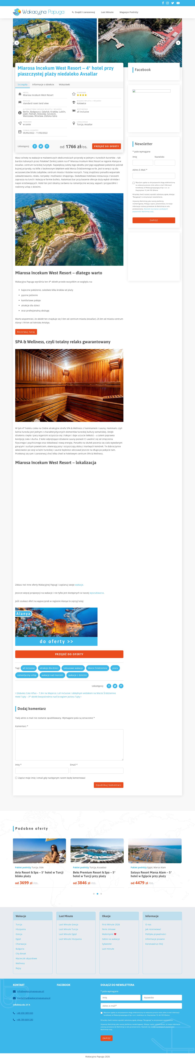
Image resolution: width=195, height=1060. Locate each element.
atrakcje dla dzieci (49, 668)
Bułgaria (20, 948)
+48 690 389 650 (25, 1013)
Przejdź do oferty (106, 146)
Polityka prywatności (155, 934)
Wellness (20, 963)
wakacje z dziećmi (77, 675)
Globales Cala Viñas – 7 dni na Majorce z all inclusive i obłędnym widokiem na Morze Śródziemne (66, 693)
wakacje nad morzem (52, 675)
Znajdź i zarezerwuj (85, 12)
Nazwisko (159, 156)
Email (74, 764)
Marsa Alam (101, 867)
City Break (21, 953)
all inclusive (29, 668)
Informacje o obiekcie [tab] (43, 84)
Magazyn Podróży (129, 12)
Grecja (19, 934)
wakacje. (79, 584)
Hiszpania (21, 929)
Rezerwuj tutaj (26, 331)
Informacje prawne (155, 939)
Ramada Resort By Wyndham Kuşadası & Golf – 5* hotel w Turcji (152, 874)
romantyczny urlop (26, 675)
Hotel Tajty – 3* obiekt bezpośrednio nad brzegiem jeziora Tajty (48, 696)
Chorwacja (21, 943)
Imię (18, 764)
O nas (148, 924)
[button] (94, 893)
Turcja (34, 867)
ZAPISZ (154, 220)
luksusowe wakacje (73, 668)
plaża (115, 668)
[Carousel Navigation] (97, 43)
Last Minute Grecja (68, 924)
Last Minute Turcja (68, 929)
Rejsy (18, 968)
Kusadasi (42, 867)
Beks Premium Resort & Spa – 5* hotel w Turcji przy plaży (35, 874)
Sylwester (107, 943)
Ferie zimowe (108, 929)
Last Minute (107, 12)
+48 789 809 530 (25, 1019)
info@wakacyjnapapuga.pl (30, 991)
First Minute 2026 (111, 924)
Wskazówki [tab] (64, 84)
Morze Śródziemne (97, 668)
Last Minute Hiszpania (70, 939)
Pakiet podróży (22, 867)
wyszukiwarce (97, 592)
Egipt (91, 867)
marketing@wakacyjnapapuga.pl (33, 998)
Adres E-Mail (140, 169)
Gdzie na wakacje (111, 939)
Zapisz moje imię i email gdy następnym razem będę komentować (51, 777)
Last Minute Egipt (68, 934)
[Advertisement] (155, 256)
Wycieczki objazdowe (26, 958)
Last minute (108, 948)
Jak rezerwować (153, 929)
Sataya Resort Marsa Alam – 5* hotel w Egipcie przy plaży (92, 874)
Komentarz (21, 726)
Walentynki (108, 934)
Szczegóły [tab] (22, 84)
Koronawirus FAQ (154, 943)
